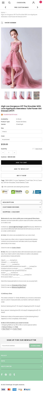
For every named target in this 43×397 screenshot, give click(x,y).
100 (5, 187)
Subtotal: (4, 157)
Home (3, 12)
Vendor (3, 124)
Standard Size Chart (19, 285)
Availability (4, 119)
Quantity (4, 149)
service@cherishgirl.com (18, 227)
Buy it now (21, 176)
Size (2, 128)
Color (2, 136)
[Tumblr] (14, 374)
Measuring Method (18, 287)
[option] (21, 7)
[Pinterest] (6, 374)
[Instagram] (10, 374)
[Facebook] (1, 374)
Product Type (5, 122)
